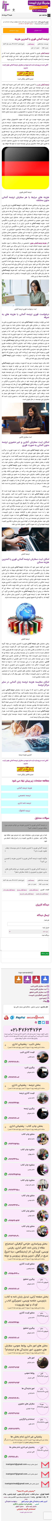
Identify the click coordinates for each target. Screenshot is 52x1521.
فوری (42, 84)
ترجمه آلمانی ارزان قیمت (42, 894)
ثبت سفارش (37, 30)
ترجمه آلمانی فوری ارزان (9, 890)
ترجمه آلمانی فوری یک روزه (27, 894)
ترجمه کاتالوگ (24, 810)
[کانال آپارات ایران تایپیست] (36, 1022)
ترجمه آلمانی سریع (22, 890)
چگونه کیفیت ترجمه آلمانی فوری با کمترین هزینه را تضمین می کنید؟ (25, 860)
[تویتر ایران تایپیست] (43, 1022)
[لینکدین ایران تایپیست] (40, 1022)
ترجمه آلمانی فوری (33, 890)
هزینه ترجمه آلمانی (24, 788)
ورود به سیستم (14, 30)
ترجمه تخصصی (24, 795)
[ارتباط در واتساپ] (6, 1062)
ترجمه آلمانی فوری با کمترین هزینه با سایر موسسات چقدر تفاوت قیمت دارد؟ (26, 850)
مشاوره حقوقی (19, 1507)
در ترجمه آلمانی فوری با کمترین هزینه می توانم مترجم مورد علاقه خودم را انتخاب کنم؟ (25, 827)
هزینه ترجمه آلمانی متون (38, 243)
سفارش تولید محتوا (31, 1507)
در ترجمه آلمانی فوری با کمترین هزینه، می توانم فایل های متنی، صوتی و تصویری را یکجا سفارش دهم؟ (26, 871)
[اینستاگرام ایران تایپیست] (47, 1022)
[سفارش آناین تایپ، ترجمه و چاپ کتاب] (25, 75)
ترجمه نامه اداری (24, 803)
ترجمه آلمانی (31, 44)
